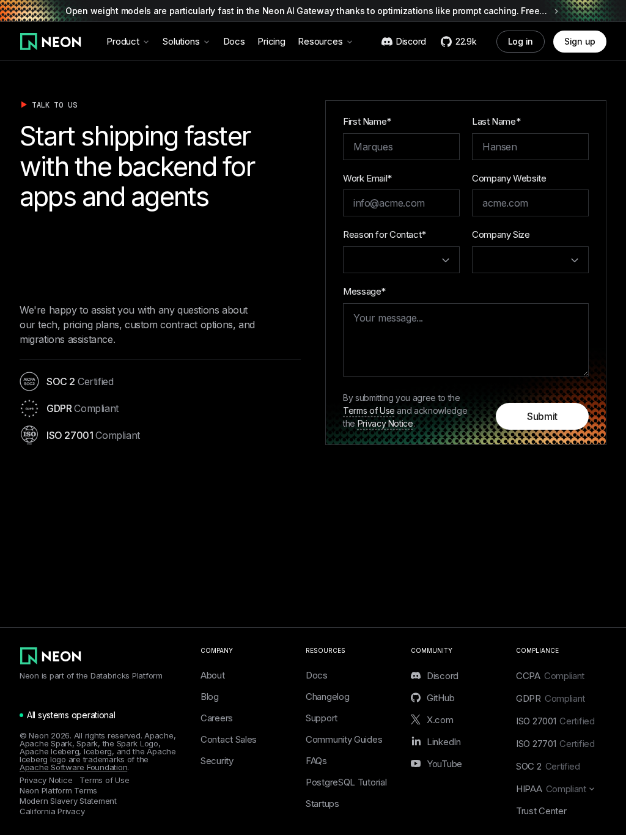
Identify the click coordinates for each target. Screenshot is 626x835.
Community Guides (344, 739)
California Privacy (52, 811)
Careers (217, 718)
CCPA (550, 676)
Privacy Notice (385, 423)
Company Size (501, 234)
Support (321, 718)
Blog (210, 696)
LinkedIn (444, 741)
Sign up (579, 41)
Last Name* (496, 121)
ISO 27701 (555, 743)
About (213, 675)
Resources (320, 41)
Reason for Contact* (384, 234)
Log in (520, 41)
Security (217, 761)
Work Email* (367, 178)
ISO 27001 (555, 721)
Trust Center (541, 811)
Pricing (271, 41)
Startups (322, 803)
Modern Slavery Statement (68, 801)
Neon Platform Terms (58, 791)
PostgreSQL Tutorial (346, 782)
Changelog (327, 696)
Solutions (181, 41)
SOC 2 (548, 766)
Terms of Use (369, 410)
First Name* (367, 121)
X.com (440, 719)
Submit (542, 416)
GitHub (440, 697)
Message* (364, 291)
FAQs (316, 761)
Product (122, 41)
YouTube (444, 763)
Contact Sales (229, 739)
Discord (442, 675)
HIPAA (551, 789)
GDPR (550, 698)
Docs (234, 41)
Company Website (509, 178)
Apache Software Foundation (73, 767)
